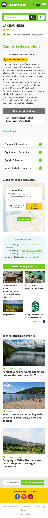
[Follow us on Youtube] (30, 496)
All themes (36, 321)
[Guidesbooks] (33, 4)
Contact (24, 510)
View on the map (9, 131)
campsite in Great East (31, 254)
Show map (24, 219)
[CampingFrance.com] (24, 4)
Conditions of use (26, 507)
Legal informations (10, 507)
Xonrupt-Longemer (24, 196)
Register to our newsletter (33, 483)
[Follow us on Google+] (24, 496)
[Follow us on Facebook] (17, 496)
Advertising (39, 507)
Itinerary (11, 200)
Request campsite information (21, 54)
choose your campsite (30, 257)
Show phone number (34, 206)
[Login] (38, 5)
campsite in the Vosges (31, 250)
